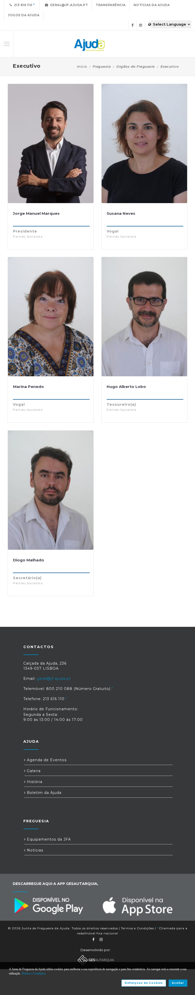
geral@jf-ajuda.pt (68, 5)
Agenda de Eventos (46, 760)
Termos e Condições (137, 928)
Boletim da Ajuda (43, 792)
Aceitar (178, 983)
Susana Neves (121, 213)
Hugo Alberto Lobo (126, 386)
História (34, 781)
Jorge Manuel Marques (36, 213)
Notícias (34, 850)
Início (82, 66)
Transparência (111, 5)
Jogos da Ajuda (23, 15)
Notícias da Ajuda (152, 5)
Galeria (33, 771)
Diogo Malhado (28, 560)
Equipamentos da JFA (48, 839)
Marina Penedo (28, 386)
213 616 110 (22, 5)
